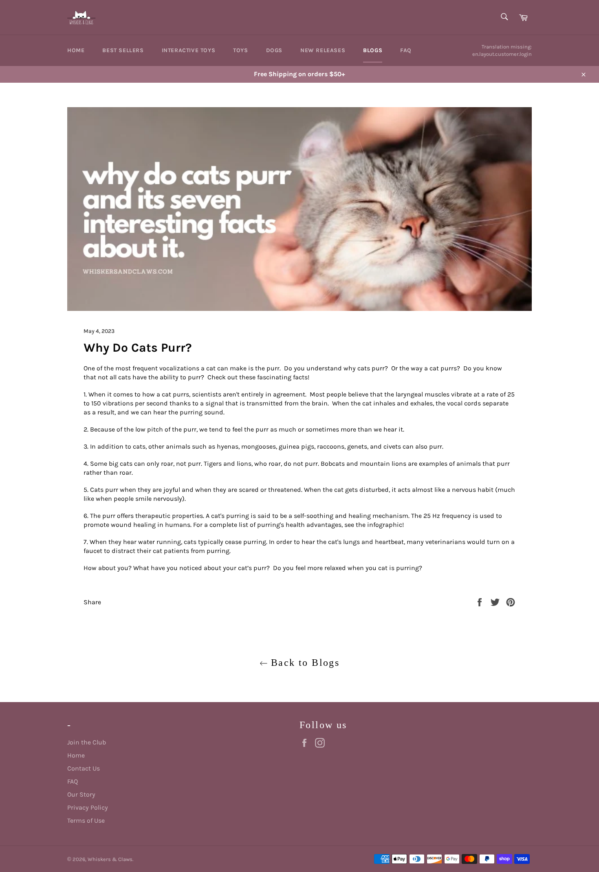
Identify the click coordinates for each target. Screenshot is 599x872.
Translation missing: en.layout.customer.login (502, 50)
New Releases (322, 50)
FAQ (406, 50)
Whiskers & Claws (110, 859)
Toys (240, 50)
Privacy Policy (87, 807)
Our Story (81, 794)
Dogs (274, 50)
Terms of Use (86, 820)
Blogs (372, 50)
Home (75, 50)
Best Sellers (122, 50)
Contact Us (83, 768)
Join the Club (86, 742)
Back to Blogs (304, 662)
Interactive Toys (189, 50)
